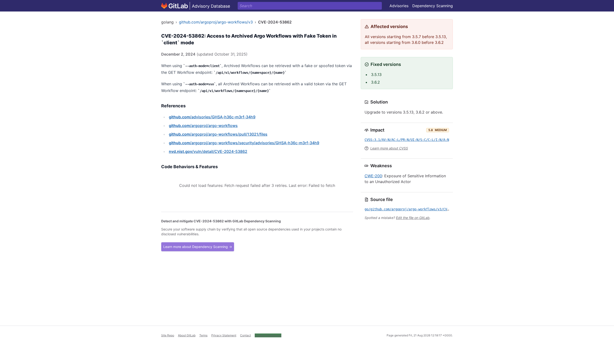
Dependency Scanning (432, 5)
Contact (245, 335)
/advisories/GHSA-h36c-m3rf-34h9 (212, 117)
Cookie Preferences (268, 335)
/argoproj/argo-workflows (203, 125)
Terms (203, 335)
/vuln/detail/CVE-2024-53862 (208, 151)
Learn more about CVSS (389, 148)
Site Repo (167, 335)
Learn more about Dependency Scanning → (197, 247)
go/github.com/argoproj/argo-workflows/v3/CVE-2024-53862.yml (421, 209)
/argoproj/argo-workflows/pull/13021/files (218, 134)
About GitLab (186, 335)
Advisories (399, 5)
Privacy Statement (223, 335)
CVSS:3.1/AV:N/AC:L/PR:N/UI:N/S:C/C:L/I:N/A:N (407, 140)
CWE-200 (373, 175)
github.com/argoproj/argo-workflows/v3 (216, 22)
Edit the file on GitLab (413, 218)
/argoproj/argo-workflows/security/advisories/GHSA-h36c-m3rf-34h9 (244, 142)
